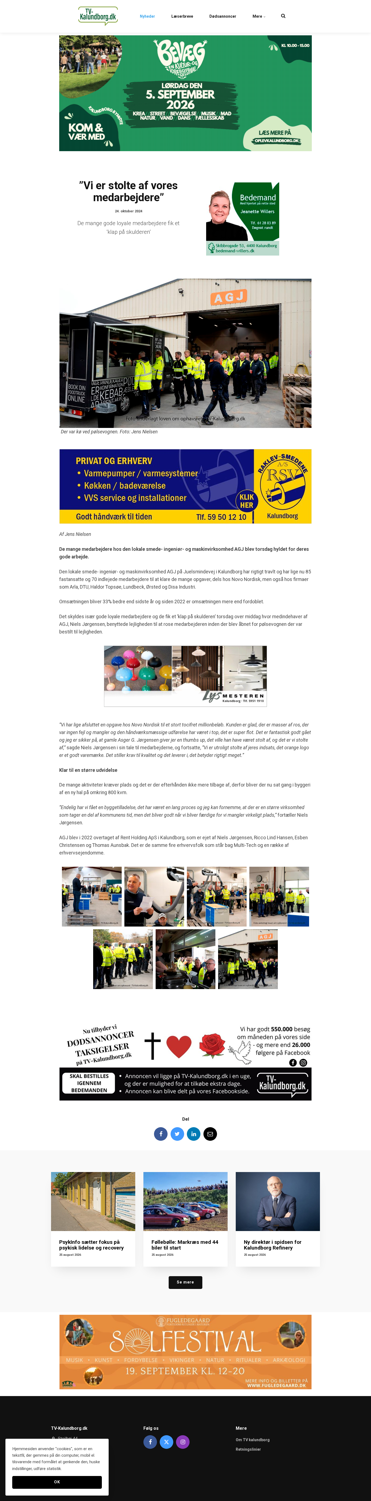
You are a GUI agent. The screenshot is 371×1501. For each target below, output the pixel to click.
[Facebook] (161, 1134)
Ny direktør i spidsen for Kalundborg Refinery (272, 1245)
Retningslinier (248, 1449)
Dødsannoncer (222, 16)
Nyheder (147, 16)
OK (57, 1482)
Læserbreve (182, 16)
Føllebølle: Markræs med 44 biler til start (185, 1245)
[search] (283, 16)
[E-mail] (210, 1134)
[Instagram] (183, 1442)
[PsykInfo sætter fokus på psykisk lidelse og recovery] (93, 1201)
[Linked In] (193, 1134)
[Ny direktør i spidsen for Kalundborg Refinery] (278, 1201)
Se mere (185, 1282)
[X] (166, 1442)
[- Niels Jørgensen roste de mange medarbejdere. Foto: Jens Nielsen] (154, 897)
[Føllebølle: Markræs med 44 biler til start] (185, 1201)
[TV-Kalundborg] (98, 16)
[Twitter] (177, 1134)
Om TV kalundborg (253, 1440)
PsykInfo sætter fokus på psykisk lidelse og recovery (91, 1245)
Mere (258, 16)
